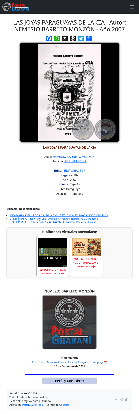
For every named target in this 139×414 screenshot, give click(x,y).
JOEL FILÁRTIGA (75, 161)
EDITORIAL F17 (74, 170)
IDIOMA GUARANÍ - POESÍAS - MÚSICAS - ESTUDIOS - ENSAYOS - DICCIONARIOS (59, 215)
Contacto (64, 404)
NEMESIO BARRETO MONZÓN (74, 156)
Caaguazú (84, 362)
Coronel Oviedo (67, 362)
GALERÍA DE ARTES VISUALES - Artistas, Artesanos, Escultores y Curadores (54, 218)
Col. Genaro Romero (44, 362)
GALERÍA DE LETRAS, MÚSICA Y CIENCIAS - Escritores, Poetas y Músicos (53, 221)
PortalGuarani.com (33, 404)
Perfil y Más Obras (69, 380)
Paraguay (97, 362)
